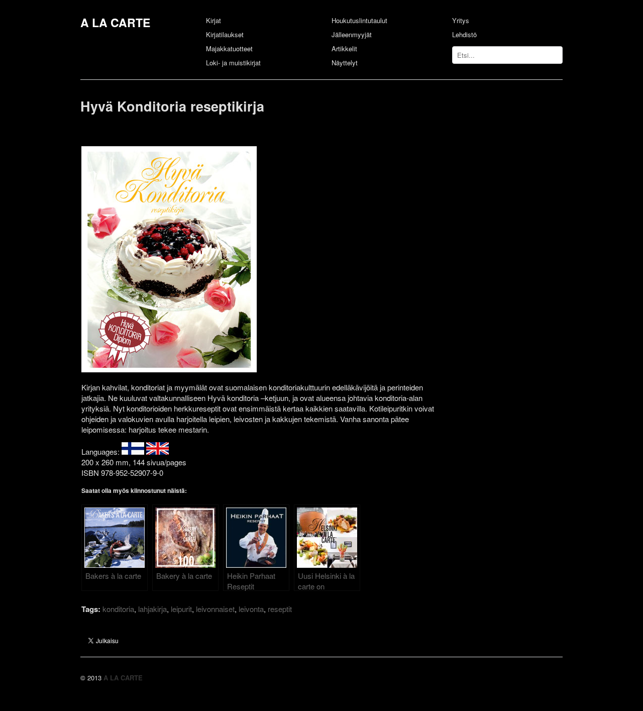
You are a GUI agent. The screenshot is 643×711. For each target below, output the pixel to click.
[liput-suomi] (133, 451)
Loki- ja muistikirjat (233, 62)
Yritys (460, 20)
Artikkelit (344, 48)
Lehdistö (464, 34)
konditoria (118, 608)
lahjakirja (152, 608)
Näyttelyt (345, 62)
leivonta (251, 608)
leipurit (181, 608)
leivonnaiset (215, 608)
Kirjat (213, 20)
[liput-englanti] (157, 451)
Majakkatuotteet (229, 48)
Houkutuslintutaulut (359, 20)
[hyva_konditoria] (194, 369)
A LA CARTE (115, 22)
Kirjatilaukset (225, 34)
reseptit (280, 608)
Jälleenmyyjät (352, 34)
